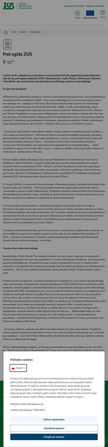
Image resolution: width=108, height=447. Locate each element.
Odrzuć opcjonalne (54, 419)
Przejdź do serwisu (54, 436)
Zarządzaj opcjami (54, 428)
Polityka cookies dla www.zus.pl (26, 404)
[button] (18, 368)
